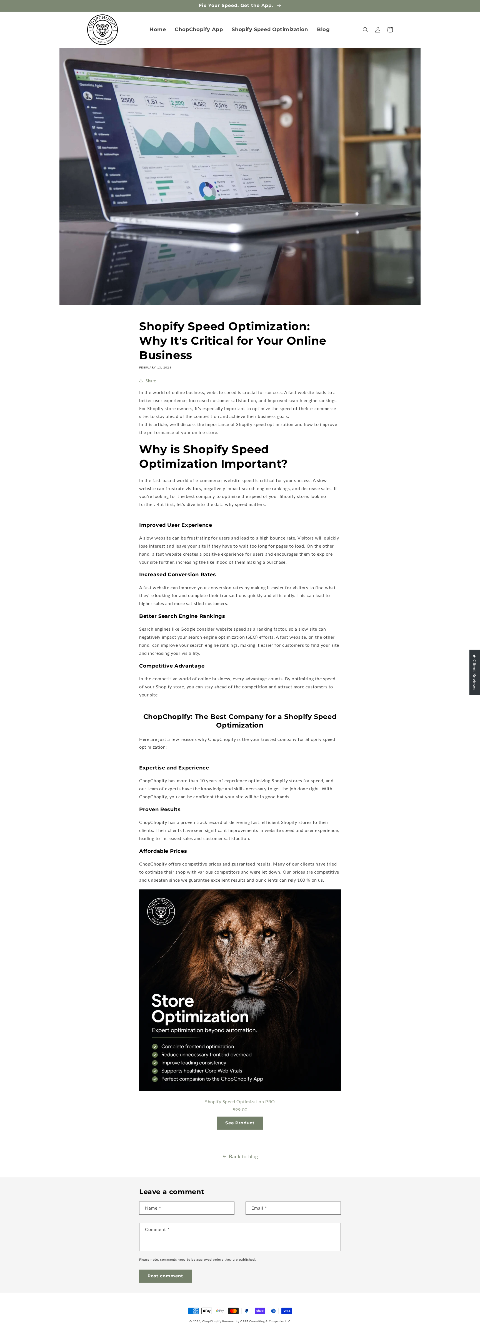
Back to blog (243, 1156)
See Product (240, 1122)
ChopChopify (211, 1321)
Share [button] (151, 380)
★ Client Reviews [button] (475, 672)
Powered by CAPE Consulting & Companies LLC (256, 1321)
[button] (365, 30)
